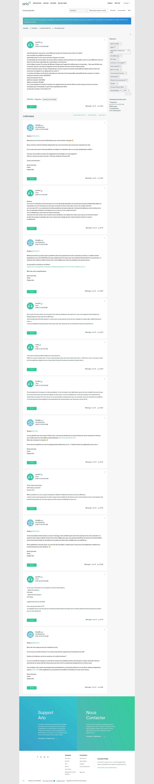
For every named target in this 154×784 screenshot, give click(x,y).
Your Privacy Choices (47, 781)
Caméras (34, 28)
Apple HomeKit (114, 43)
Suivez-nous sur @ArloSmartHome (106, 767)
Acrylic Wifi (34, 669)
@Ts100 (34, 431)
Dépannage (113, 76)
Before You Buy (114, 69)
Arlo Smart (113, 59)
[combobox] (98, 10)
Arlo (66, 764)
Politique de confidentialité (34, 780)
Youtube (44, 757)
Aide (129, 10)
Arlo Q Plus (68, 769)
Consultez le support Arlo (46, 738)
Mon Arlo (117, 3)
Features (112, 83)
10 (91, 564)
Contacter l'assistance (93, 736)
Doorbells (53, 3)
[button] (104, 40)
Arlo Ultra (67, 758)
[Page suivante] (130, 94)
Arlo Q (66, 766)
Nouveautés (83, 761)
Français (25, 28)
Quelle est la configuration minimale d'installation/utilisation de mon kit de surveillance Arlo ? (56, 267)
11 (92, 619)
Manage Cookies (61, 781)
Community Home (85, 766)
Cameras (46, 3)
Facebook (37, 757)
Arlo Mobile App (114, 56)
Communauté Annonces (117, 73)
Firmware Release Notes (117, 87)
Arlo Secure (83, 758)
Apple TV (113, 47)
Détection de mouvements (117, 80)
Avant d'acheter (114, 66)
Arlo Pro (67, 761)
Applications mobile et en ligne (117, 51)
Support (110, 3)
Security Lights (62, 3)
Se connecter (122, 10)
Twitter (41, 757)
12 (91, 687)
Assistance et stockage (49, 99)
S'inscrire (113, 10)
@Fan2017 (35, 136)
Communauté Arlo (28, 10)
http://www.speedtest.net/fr (67, 438)
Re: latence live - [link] (60, 28)
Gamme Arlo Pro (45, 28)
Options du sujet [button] (130, 35)
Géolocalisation (114, 90)
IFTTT (125, 90)
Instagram (48, 757)
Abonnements (37, 3)
